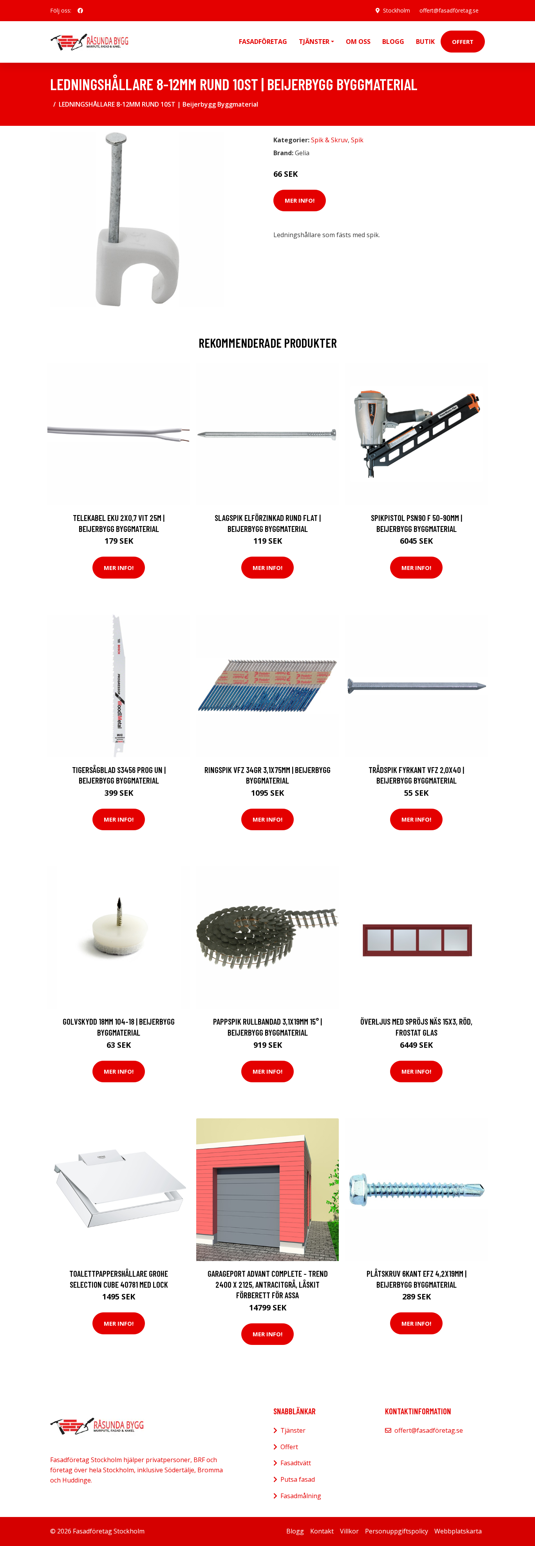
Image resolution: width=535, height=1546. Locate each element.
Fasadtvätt (295, 1463)
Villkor (349, 1531)
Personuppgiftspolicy (396, 1531)
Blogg (393, 41)
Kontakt (322, 1531)
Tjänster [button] (314, 41)
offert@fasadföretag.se (449, 10)
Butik (425, 41)
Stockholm (396, 10)
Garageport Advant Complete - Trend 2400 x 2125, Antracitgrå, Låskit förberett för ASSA (268, 1284)
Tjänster (292, 1430)
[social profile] (80, 10)
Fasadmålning (300, 1496)
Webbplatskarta (458, 1531)
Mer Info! (299, 200)
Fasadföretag (263, 41)
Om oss (358, 41)
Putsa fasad (297, 1479)
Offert (463, 41)
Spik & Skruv (329, 140)
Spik (357, 140)
